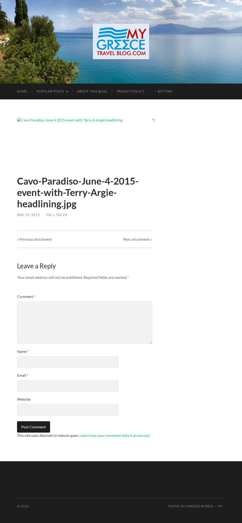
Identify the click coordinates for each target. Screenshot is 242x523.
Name (23, 351)
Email (22, 375)
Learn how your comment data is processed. (115, 435)
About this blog (92, 91)
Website (24, 399)
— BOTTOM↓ (164, 91)
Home (22, 91)
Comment (26, 296)
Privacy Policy (130, 91)
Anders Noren (199, 506)
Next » (137, 239)
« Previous (34, 239)
